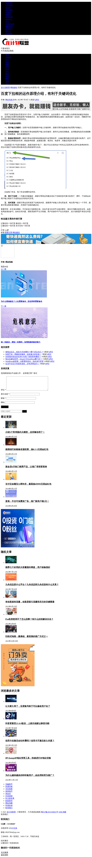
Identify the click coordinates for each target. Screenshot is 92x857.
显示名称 (5, 394)
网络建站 (14, 87)
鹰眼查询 (9, 27)
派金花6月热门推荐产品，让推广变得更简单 (26, 466)
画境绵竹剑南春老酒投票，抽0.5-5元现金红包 (26, 449)
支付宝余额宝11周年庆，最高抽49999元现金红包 (28, 484)
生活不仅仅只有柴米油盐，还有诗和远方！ (22, 364)
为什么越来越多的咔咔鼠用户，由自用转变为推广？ (29, 775)
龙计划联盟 (5, 87)
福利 (7, 64)
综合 (7, 71)
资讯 (7, 76)
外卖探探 (9, 5)
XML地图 (62, 812)
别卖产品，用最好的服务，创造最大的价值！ (23, 354)
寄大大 (8, 31)
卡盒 (7, 22)
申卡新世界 (9, 24)
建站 (7, 79)
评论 (3, 390)
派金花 (8, 8)
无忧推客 (9, 10)
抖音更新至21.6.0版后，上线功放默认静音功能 (27, 723)
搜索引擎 (26, 114)
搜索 (24, 411)
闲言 (7, 83)
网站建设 (16, 232)
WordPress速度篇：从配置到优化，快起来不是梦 (24, 361)
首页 (7, 55)
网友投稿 (9, 100)
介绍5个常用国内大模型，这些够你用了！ (25, 432)
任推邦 (8, 12)
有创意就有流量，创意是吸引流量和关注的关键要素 (29, 602)
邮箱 (3, 398)
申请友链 (9, 805)
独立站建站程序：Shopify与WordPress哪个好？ (23, 359)
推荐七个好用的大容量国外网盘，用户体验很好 (27, 567)
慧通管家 (9, 17)
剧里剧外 (9, 34)
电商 (7, 67)
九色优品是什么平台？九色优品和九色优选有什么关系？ (32, 584)
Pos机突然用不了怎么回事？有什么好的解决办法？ (29, 619)
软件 (7, 60)
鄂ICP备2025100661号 (49, 812)
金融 (7, 81)
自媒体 (8, 57)
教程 (7, 74)
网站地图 (9, 803)
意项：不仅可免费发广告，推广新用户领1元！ (27, 501)
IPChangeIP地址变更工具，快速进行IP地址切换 (28, 758)
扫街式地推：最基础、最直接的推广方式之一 (26, 636)
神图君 (8, 15)
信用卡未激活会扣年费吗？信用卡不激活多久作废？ (29, 740)
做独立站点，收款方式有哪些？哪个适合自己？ (24, 352)
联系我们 (9, 808)
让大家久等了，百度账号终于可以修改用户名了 (27, 706)
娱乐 (7, 62)
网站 (2, 402)
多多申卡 (9, 19)
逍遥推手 (9, 29)
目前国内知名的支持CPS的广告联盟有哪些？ (23, 357)
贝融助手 (9, 3)
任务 (7, 69)
